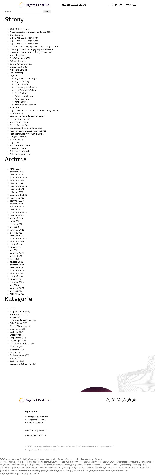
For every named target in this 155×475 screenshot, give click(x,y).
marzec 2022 (16, 233)
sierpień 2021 (16, 244)
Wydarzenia (15, 108)
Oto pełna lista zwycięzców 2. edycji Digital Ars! (34, 46)
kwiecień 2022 (17, 230)
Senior (13, 352)
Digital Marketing (18, 326)
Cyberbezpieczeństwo (20, 320)
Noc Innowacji (16, 73)
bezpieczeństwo (18, 311)
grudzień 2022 (17, 207)
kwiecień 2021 (17, 253)
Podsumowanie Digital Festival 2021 (28, 131)
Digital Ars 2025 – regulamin (24, 44)
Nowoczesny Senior (19, 122)
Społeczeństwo (17, 355)
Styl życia (15, 361)
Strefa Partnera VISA (20, 58)
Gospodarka (15, 338)
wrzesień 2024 (17, 189)
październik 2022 (18, 212)
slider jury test (17, 55)
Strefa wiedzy (16, 140)
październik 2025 (18, 177)
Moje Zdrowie (21, 84)
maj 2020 (14, 285)
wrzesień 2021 (17, 241)
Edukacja (14, 332)
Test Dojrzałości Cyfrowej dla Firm (27, 134)
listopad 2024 (16, 183)
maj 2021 (14, 250)
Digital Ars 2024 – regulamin (24, 41)
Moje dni (14, 76)
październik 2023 (18, 195)
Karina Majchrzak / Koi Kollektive (45, 450)
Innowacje (15, 341)
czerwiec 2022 (17, 224)
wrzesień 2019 (17, 294)
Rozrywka (14, 349)
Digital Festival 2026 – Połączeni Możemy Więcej (34, 110)
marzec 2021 (16, 256)
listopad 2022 (16, 209)
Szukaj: (8, 11)
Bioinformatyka (17, 314)
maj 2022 (14, 227)
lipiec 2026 (15, 169)
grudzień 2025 (17, 172)
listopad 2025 (16, 175)
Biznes (13, 317)
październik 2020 (18, 270)
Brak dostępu (16, 35)
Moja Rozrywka (22, 99)
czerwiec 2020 (17, 282)
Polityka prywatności (20, 154)
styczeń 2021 (16, 262)
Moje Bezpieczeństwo (25, 90)
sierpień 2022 (16, 218)
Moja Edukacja (22, 93)
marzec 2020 (16, 291)
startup (13, 358)
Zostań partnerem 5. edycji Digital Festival (31, 49)
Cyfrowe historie (18, 61)
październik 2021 (18, 239)
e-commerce (16, 329)
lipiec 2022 (15, 221)
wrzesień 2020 (17, 273)
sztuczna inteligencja (20, 364)
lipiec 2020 (15, 279)
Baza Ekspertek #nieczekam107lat (27, 116)
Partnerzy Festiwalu (20, 145)
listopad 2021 (16, 236)
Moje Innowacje (22, 81)
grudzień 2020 (17, 265)
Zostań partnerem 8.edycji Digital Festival (31, 52)
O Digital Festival (18, 137)
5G (11, 309)
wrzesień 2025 (17, 180)
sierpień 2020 (16, 276)
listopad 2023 (16, 192)
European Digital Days (21, 119)
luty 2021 (14, 259)
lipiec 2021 (15, 247)
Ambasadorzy (16, 113)
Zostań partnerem (19, 148)
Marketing (15, 346)
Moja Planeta (21, 102)
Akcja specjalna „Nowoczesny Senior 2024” (31, 32)
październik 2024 (18, 186)
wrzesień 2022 (17, 215)
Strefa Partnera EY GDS (21, 64)
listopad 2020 (16, 268)
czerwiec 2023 (17, 201)
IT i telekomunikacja (20, 343)
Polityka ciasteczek (19, 151)
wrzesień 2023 (17, 198)
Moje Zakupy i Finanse (26, 87)
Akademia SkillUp (18, 70)
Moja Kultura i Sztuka (25, 105)
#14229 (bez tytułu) (19, 29)
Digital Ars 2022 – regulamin (24, 38)
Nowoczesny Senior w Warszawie (26, 128)
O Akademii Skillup (19, 67)
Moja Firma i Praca (24, 96)
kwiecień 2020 (17, 288)
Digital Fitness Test (19, 125)
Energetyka (15, 335)
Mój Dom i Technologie (26, 78)
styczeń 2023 (16, 204)
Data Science (16, 323)
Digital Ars (15, 142)
